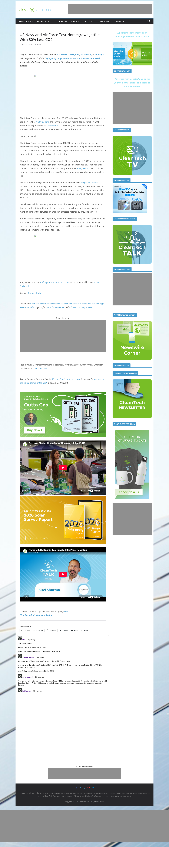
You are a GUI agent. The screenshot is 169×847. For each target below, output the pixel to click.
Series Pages (104, 21)
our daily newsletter (55, 307)
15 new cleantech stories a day (66, 379)
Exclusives (88, 21)
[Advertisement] (110, 9)
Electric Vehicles (44, 21)
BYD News (63, 21)
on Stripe (99, 54)
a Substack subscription (68, 54)
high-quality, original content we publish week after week (72, 58)
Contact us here (40, 368)
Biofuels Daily (34, 293)
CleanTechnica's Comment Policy (36, 615)
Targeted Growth (89, 182)
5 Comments (37, 44)
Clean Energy (25, 21)
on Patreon (86, 54)
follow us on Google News (81, 307)
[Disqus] (63, 664)
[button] (32, 21)
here (66, 611)
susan (30, 44)
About (119, 21)
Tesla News (75, 21)
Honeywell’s (82, 168)
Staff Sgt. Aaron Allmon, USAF (54, 282)
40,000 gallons (42, 121)
